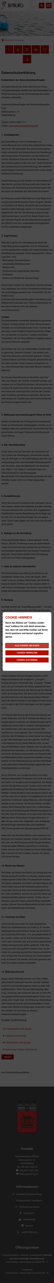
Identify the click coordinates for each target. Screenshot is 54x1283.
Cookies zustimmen (27, 660)
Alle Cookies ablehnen (27, 645)
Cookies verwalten (27, 653)
